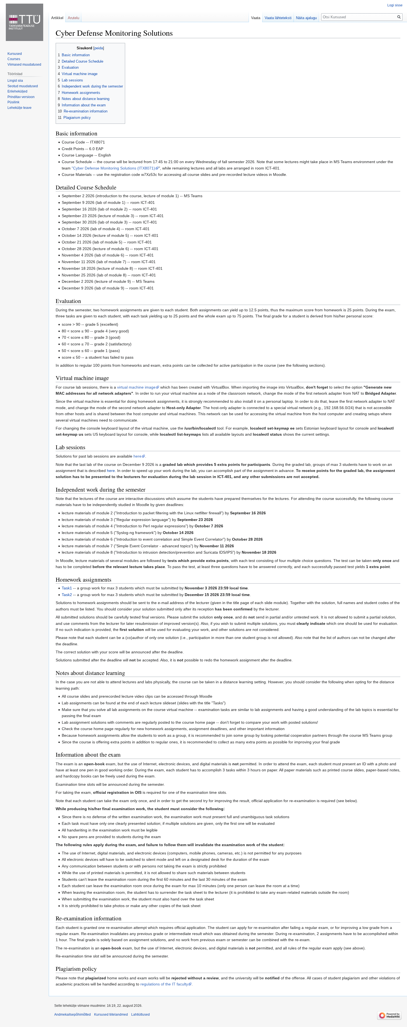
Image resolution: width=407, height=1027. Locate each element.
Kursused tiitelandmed (111, 1014)
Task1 (67, 588)
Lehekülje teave (19, 108)
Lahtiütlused (140, 1014)
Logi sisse (395, 5)
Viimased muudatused (24, 64)
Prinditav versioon (21, 97)
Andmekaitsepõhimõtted (72, 1014)
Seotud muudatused (22, 86)
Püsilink (13, 102)
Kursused (14, 54)
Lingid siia (15, 81)
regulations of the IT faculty (164, 984)
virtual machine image (136, 387)
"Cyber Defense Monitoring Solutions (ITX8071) (113, 168)
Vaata (255, 18)
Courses (13, 59)
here (137, 456)
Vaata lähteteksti (278, 18)
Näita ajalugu (306, 18)
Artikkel (57, 18)
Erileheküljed (17, 91)
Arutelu (73, 18)
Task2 (67, 594)
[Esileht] (24, 22)
